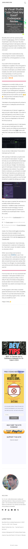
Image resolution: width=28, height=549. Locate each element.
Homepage (10, 26)
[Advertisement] (14, 452)
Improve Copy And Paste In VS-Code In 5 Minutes (14, 535)
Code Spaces (10, 39)
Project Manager (21, 225)
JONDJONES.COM (7, 2)
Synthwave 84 (17, 217)
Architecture (17, 26)
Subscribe (14, 418)
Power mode (9, 222)
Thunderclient (5, 239)
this (14, 86)
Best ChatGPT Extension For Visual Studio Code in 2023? (14, 357)
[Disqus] (14, 323)
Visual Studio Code (14, 29)
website (13, 98)
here (16, 207)
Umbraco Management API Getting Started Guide (13, 532)
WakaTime (20, 237)
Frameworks (14, 27)
